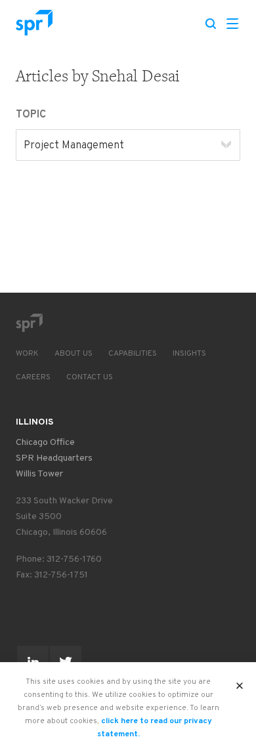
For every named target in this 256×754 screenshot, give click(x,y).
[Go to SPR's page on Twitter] (65, 661)
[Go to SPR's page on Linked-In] (33, 661)
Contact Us (89, 377)
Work (27, 353)
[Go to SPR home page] (29, 323)
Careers (33, 377)
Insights (189, 353)
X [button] (240, 681)
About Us (73, 353)
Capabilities (132, 353)
